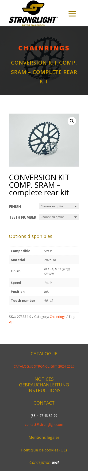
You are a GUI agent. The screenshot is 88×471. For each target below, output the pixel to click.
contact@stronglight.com (44, 424)
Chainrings (44, 47)
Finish (15, 206)
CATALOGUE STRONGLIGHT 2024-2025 (44, 366)
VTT (12, 322)
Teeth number (22, 217)
